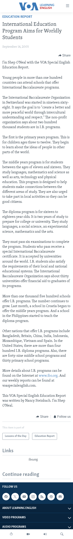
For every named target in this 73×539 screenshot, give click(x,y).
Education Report (17, 17)
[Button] (64, 55)
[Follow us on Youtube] (24, 496)
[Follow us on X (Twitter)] (15, 496)
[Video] (28, 534)
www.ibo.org (48, 376)
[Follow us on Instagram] (33, 496)
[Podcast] (51, 496)
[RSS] (42, 496)
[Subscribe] (60, 496)
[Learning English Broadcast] (45, 534)
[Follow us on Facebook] (6, 496)
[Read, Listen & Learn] (11, 534)
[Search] (62, 534)
